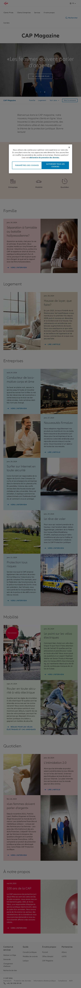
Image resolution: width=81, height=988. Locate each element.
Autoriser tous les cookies (55, 165)
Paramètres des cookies (27, 165)
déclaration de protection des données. (44, 158)
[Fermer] (69, 147)
